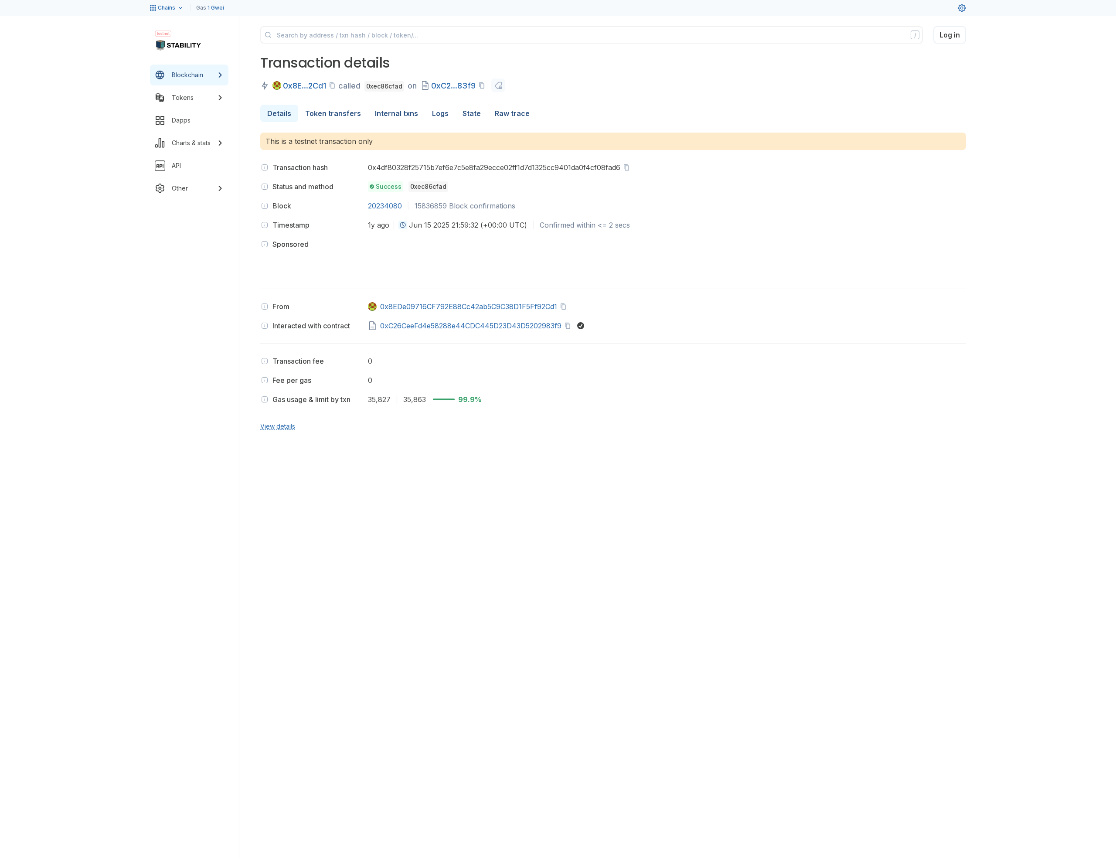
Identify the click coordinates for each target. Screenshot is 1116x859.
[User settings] (961, 7)
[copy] (334, 85)
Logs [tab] (440, 113)
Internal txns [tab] (396, 113)
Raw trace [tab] (512, 113)
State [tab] (472, 113)
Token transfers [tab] (333, 113)
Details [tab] (279, 113)
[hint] (264, 167)
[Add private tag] (498, 85)
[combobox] (402, 225)
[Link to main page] (178, 45)
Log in (949, 35)
